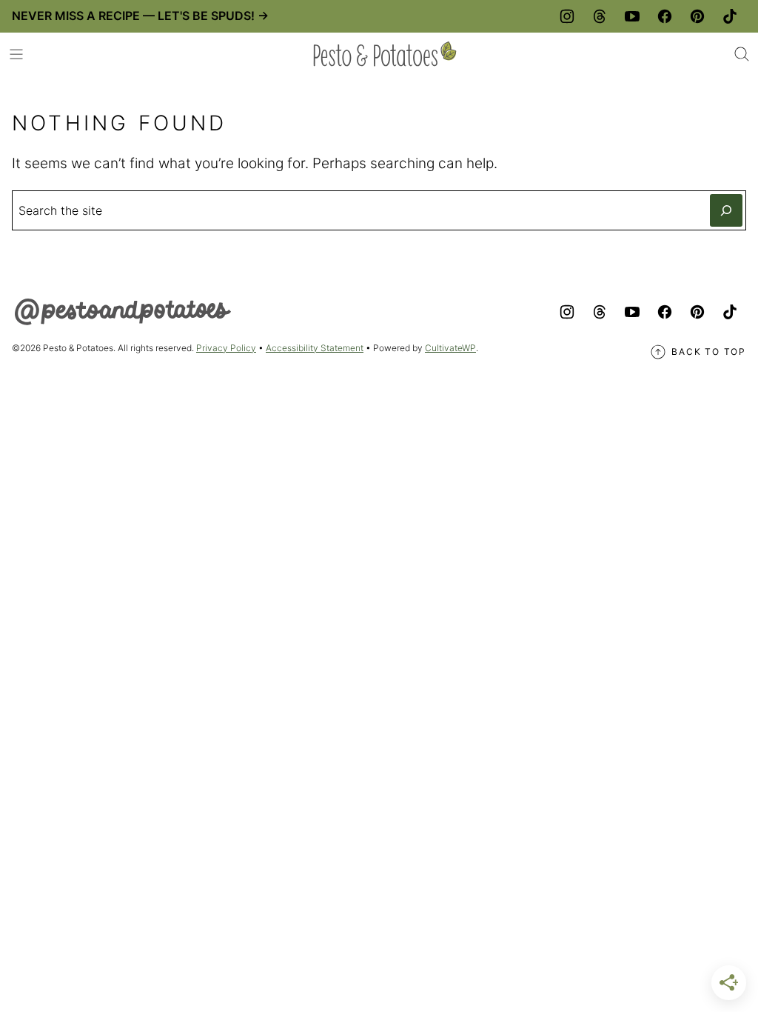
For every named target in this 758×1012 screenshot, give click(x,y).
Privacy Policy (226, 347)
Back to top (708, 351)
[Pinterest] (697, 16)
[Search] (741, 54)
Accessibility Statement (314, 347)
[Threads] (599, 16)
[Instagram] (567, 16)
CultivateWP (450, 347)
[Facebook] (664, 16)
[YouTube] (632, 16)
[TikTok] (730, 16)
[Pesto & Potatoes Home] (385, 54)
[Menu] (16, 54)
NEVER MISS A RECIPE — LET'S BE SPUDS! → (140, 15)
